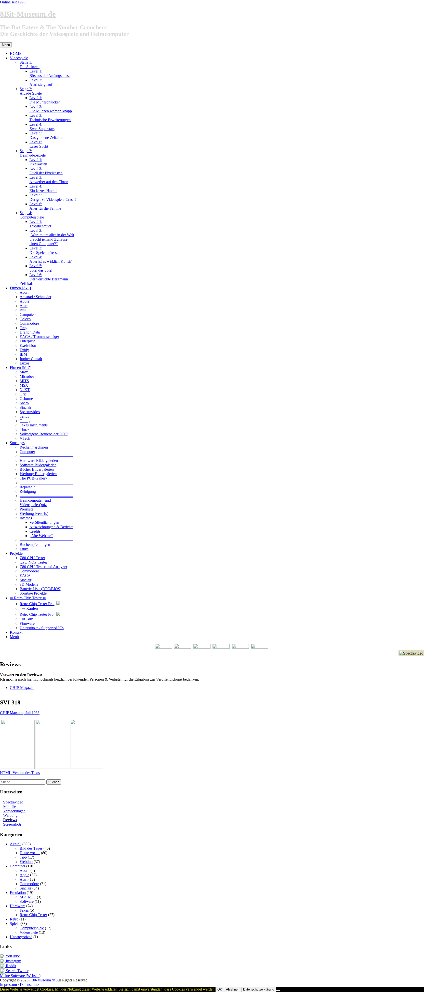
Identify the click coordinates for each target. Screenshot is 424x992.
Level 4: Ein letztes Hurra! (43, 188)
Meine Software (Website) (20, 976)
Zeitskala (27, 283)
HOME (16, 53)
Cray (23, 328)
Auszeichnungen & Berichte (51, 527)
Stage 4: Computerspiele (32, 215)
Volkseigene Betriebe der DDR (44, 434)
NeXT (25, 390)
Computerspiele (32, 928)
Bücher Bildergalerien (37, 469)
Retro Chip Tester (33, 915)
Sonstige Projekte (33, 593)
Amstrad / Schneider (35, 297)
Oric (23, 394)
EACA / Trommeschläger (39, 337)
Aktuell (15, 844)
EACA (25, 575)
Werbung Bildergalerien (38, 474)
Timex (24, 429)
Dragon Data (30, 332)
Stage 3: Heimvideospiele (33, 153)
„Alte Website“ (41, 536)
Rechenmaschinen (34, 447)
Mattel (24, 372)
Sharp (24, 403)
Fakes (24, 910)
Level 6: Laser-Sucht (38, 144)
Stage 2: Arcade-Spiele (31, 91)
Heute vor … (30, 853)
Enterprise (27, 341)
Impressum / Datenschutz (19, 984)
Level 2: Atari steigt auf (40, 82)
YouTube (12, 956)
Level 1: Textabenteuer (40, 223)
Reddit (10, 966)
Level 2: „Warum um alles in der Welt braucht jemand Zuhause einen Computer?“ (51, 237)
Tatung (25, 421)
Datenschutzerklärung (258, 989)
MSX (24, 385)
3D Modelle (29, 584)
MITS (24, 381)
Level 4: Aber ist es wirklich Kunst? (50, 259)
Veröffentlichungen (44, 522)
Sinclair (25, 407)
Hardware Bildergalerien (39, 460)
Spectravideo (30, 412)
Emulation (18, 892)
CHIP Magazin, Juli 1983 (20, 713)
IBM (23, 354)
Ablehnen (232, 989)
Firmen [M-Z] (20, 367)
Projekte (16, 553)
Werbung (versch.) (34, 513)
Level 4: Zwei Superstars (41, 126)
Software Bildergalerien (38, 465)
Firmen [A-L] (20, 288)
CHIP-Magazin (22, 688)
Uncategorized (21, 937)
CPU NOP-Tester (33, 562)
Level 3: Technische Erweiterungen (50, 117)
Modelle (9, 806)
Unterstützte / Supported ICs (42, 628)
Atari (23, 306)
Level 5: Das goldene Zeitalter (46, 135)
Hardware (17, 906)
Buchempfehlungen (35, 544)
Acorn (24, 292)
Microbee (27, 376)
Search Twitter (16, 971)
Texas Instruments (34, 425)
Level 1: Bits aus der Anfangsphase (49, 73)
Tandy (24, 416)
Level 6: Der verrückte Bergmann (48, 277)
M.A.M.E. (28, 897)
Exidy (24, 350)
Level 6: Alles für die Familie (45, 206)
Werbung (10, 815)
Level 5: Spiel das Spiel (40, 268)
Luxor (24, 363)
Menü (14, 637)
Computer (27, 452)
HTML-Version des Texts (20, 773)
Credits (34, 531)
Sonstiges (17, 443)
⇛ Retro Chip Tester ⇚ (28, 598)
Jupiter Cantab (31, 359)
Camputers (28, 314)
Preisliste (26, 509)
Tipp (23, 857)
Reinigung (28, 491)
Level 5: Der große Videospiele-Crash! (52, 197)
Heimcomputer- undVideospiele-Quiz (35, 502)
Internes (26, 518)
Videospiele (19, 58)
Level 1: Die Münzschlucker (44, 100)
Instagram (13, 961)
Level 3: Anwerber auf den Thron (48, 179)
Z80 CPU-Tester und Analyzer (43, 567)
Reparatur (27, 487)
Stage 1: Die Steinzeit (30, 64)
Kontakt (16, 632)
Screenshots (12, 824)
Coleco (25, 319)
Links (24, 549)
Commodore (29, 323)
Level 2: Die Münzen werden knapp (50, 108)
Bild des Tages (31, 848)
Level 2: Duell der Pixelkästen (46, 170)
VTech (25, 438)
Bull (23, 310)
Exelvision (28, 345)
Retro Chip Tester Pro (37, 604)
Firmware (27, 623)
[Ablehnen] (278, 990)
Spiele (14, 923)
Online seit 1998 (13, 2)
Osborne (26, 398)
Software (27, 901)
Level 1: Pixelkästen (38, 162)
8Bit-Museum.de (28, 14)
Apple (24, 301)
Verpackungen (14, 811)
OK (219, 989)
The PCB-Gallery (33, 478)
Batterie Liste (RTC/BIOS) (40, 589)
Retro (14, 919)
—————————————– (46, 456)
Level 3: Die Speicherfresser (44, 250)
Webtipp (26, 862)
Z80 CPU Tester (32, 558)
